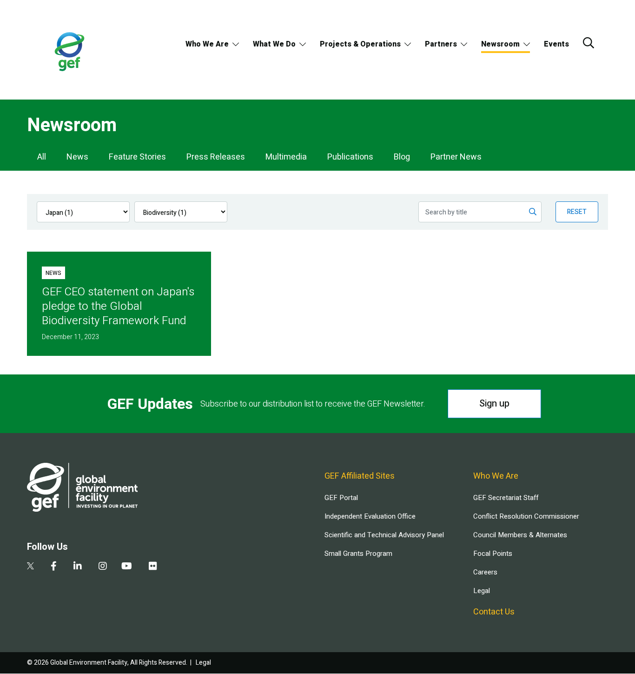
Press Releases (215, 157)
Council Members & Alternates (520, 535)
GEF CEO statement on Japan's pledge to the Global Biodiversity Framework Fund (118, 306)
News (77, 157)
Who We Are (207, 44)
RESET (577, 212)
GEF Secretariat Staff (505, 498)
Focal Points (492, 553)
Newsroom (500, 44)
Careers (485, 572)
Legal (481, 591)
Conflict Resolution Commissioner (526, 516)
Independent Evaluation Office (370, 516)
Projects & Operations (360, 44)
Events (556, 44)
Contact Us (494, 612)
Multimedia (286, 157)
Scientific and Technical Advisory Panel (384, 535)
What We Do (274, 44)
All (41, 157)
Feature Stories (137, 157)
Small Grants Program (358, 553)
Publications (350, 157)
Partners (441, 44)
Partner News (456, 157)
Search (588, 42)
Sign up (494, 403)
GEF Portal (341, 498)
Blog (402, 157)
